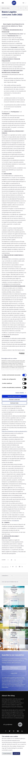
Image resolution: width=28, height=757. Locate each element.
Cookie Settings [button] (7, 753)
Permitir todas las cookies (14, 396)
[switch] (24, 379)
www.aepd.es (15, 520)
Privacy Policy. (5, 687)
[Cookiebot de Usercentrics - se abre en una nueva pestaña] (20, 353)
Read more (14, 600)
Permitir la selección (14, 399)
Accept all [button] (16, 753)
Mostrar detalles (20, 392)
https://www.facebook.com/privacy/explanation (14, 431)
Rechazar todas (14, 403)
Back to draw (5, 8)
